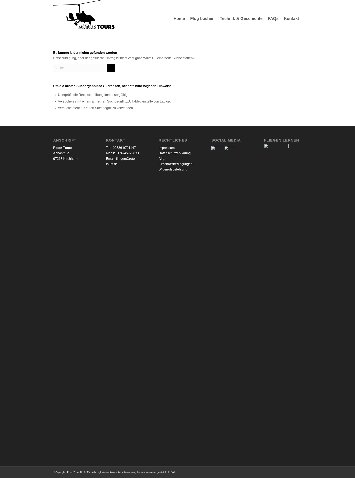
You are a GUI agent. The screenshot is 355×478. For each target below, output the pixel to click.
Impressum (167, 148)
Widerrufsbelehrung (173, 169)
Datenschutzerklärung (175, 153)
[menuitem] (179, 18)
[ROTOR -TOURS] (84, 18)
